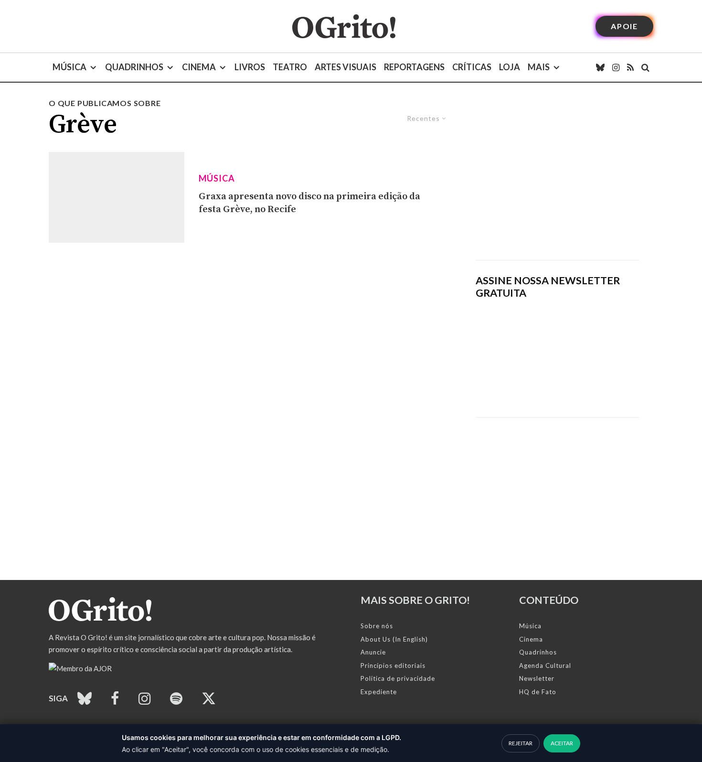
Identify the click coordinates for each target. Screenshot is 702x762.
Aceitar (562, 743)
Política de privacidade (398, 678)
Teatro (290, 67)
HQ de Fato (537, 692)
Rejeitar (520, 743)
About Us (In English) (394, 639)
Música (69, 67)
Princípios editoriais (393, 665)
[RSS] (630, 67)
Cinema (199, 67)
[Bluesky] (600, 67)
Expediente (379, 692)
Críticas (471, 67)
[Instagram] (615, 67)
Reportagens (414, 67)
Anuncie (373, 652)
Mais (539, 67)
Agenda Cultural (545, 665)
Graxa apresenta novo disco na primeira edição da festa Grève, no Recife (309, 203)
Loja (509, 67)
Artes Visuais (345, 67)
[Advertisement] (557, 179)
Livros (249, 67)
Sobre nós (377, 626)
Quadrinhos (134, 67)
